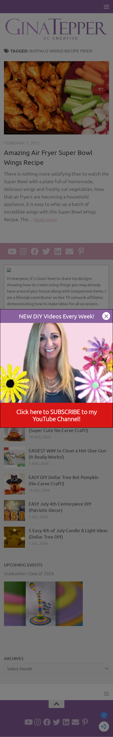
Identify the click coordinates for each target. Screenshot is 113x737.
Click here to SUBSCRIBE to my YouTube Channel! (56, 415)
